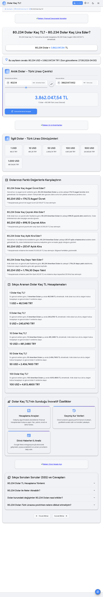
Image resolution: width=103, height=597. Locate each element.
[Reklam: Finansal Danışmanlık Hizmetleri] (51, 18)
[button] (13, 150)
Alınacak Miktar (60, 78)
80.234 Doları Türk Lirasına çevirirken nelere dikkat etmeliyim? (51, 505)
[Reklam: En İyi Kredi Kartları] (51, 125)
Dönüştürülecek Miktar (11, 78)
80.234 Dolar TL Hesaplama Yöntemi (51, 483)
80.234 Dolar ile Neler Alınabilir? (51, 490)
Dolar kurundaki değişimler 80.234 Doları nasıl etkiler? (51, 497)
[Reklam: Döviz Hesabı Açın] (51, 464)
